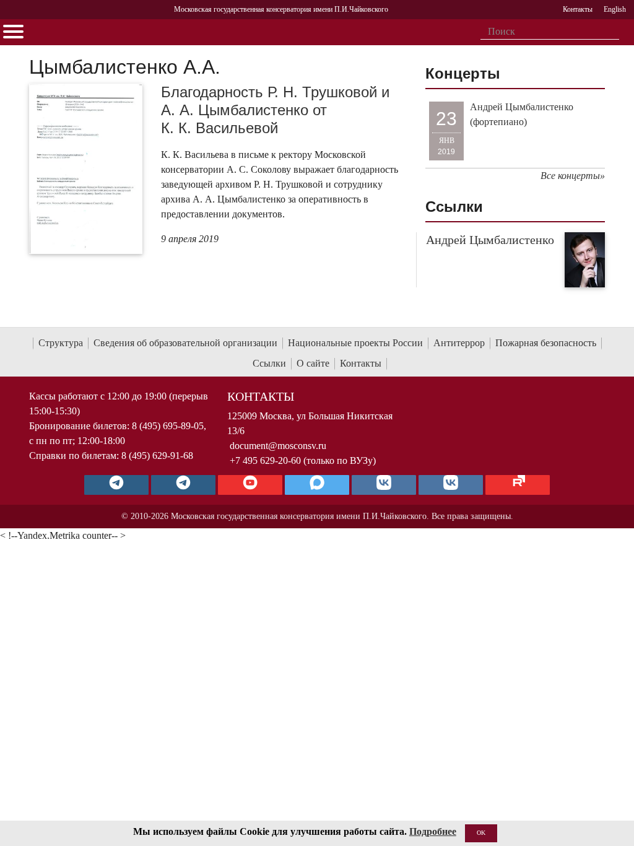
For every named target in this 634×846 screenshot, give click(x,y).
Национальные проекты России (355, 343)
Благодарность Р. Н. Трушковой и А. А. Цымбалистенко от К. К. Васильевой (275, 110)
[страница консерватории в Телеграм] (116, 485)
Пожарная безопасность (545, 343)
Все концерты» (573, 175)
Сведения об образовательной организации (185, 343)
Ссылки (269, 363)
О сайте (313, 363)
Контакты (360, 363)
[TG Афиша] (183, 485)
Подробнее (432, 831)
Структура (60, 343)
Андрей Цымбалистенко (490, 239)
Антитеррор (459, 343)
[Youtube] (250, 485)
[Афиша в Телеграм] (517, 485)
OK (481, 832)
